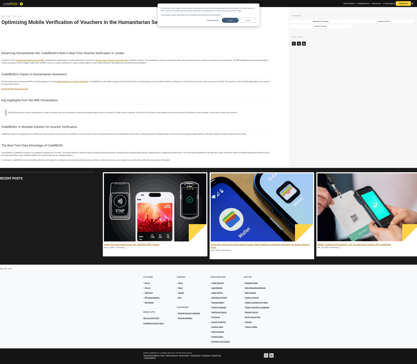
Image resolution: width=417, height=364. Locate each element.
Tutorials (248, 322)
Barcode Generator (185, 318)
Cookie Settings (150, 358)
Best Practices (250, 293)
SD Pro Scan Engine (252, 317)
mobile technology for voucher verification (72, 81)
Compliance (206, 355)
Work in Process (218, 332)
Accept (230, 20)
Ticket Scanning (218, 283)
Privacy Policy (184, 355)
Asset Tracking (217, 293)
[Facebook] (293, 43)
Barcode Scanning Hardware (189, 313)
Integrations (149, 302)
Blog (180, 298)
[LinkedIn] (303, 43)
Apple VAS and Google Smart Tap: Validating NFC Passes (131, 244)
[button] (412, 3)
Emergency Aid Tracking (221, 341)
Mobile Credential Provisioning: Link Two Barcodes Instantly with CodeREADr (354, 244)
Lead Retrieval (217, 288)
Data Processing (172, 355)
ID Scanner (216, 317)
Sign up (148, 288)
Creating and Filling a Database (257, 307)
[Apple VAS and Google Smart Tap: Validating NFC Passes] (155, 207)
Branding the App (251, 312)
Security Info (216, 355)
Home (180, 283)
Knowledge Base (251, 283)
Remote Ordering (218, 302)
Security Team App (219, 322)
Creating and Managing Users (256, 302)
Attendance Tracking (219, 298)
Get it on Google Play (151, 318)
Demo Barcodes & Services (255, 288)
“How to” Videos (251, 327)
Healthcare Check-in (219, 312)
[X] (298, 43)
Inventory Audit (217, 327)
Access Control (217, 337)
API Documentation (152, 298)
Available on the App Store (153, 323)
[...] (125, 247)
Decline (247, 20)
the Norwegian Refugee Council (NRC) (30, 60)
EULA (163, 355)
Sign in (147, 283)
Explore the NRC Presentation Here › (15, 89)
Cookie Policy (196, 355)
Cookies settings (213, 20)
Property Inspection (219, 307)
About (180, 288)
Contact (181, 293)
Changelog (149, 293)
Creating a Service (252, 298)
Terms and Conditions (151, 355)
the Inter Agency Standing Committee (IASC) (112, 60)
